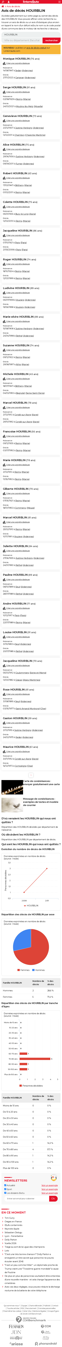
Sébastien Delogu (13, 1232)
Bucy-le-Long (22, 214)
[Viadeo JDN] (46, 1338)
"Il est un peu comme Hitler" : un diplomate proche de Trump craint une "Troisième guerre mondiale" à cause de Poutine (32, 1269)
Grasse (18, 680)
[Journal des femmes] (16, 1326)
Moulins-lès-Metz (24, 106)
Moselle (38, 106)
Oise (30, 766)
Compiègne (21, 766)
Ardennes (27, 70)
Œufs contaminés (13, 1225)
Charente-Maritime (35, 135)
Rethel (19, 336)
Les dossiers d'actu (15, 1193)
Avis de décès (13, 6)
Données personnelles (46, 1308)
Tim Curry (10, 1218)
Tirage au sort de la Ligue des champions (25, 1247)
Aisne (32, 214)
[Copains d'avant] (16, 1338)
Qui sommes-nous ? (12, 1306)
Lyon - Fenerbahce (14, 1236)
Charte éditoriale (35, 1306)
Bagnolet (20, 393)
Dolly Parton (11, 1239)
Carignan (19, 77)
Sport (9, 1189)
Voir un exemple (50, 1185)
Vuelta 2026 (10, 1243)
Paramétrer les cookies (12, 1311)
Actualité (10, 1185)
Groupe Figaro (53, 1311)
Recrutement (31, 1308)
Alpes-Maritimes (31, 680)
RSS (22, 1308)
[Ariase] (16, 1343)
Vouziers (20, 300)
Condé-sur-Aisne (22, 414)
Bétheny (19, 185)
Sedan (18, 70)
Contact (55, 1306)
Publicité (46, 1306)
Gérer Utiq (27, 1311)
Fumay (19, 163)
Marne (27, 99)
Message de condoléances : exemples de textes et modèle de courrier (40, 802)
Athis (18, 364)
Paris (17, 242)
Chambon (20, 135)
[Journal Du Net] (16, 1332)
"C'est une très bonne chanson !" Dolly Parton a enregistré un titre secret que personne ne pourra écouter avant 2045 (29, 1258)
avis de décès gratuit (36, 48)
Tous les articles (13, 1308)
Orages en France (13, 1221)
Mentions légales (39, 1311)
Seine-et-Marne (38, 672)
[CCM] (46, 1326)
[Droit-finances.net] (46, 1332)
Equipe (24, 1306)
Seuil (18, 587)
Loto (7, 1250)
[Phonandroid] (46, 1344)
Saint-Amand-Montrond (28, 708)
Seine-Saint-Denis (35, 393)
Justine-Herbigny (23, 128)
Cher (43, 708)
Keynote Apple (12, 1228)
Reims (19, 99)
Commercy (20, 508)
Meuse (30, 508)
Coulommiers (22, 672)
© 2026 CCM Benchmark (31, 1314)
